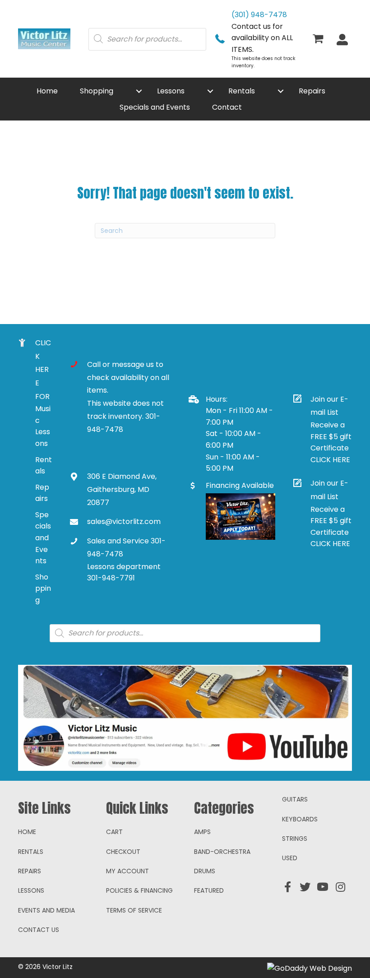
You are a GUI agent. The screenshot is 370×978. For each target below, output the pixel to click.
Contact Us (38, 929)
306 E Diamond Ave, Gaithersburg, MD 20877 (122, 489)
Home (27, 831)
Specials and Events (43, 538)
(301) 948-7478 (259, 14)
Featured (209, 890)
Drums (204, 871)
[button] (139, 91)
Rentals (30, 851)
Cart (114, 831)
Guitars (295, 799)
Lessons (31, 890)
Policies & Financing (139, 890)
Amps (202, 831)
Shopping (43, 588)
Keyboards (300, 819)
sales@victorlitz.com (124, 521)
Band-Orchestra (222, 851)
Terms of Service (134, 910)
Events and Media (46, 910)
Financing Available (240, 485)
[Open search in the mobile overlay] (147, 39)
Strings (294, 838)
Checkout (123, 851)
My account (127, 871)
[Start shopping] (319, 40)
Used (289, 857)
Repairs (29, 871)
